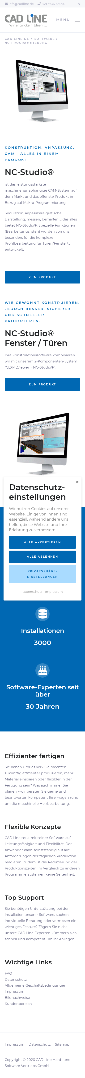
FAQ (8, 973)
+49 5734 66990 (53, 4)
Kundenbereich (18, 1004)
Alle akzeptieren (42, 542)
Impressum (14, 991)
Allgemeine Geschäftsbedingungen (35, 985)
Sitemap (62, 1044)
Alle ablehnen (42, 557)
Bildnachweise (17, 998)
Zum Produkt (42, 277)
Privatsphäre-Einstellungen (42, 574)
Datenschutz (16, 979)
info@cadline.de (21, 4)
